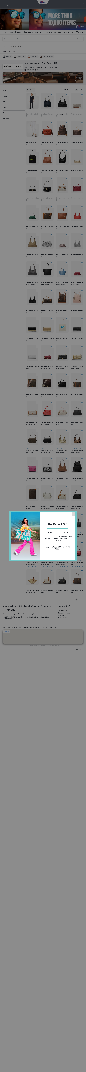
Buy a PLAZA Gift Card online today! (58, 548)
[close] (73, 514)
